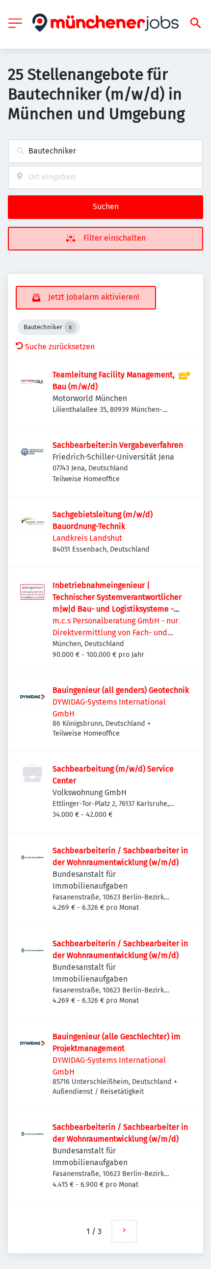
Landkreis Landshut (87, 538)
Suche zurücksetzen (60, 346)
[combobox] (105, 151)
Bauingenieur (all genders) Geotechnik (121, 690)
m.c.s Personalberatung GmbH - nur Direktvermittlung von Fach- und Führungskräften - (115, 632)
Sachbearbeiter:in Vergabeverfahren (118, 445)
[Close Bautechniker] (70, 327)
